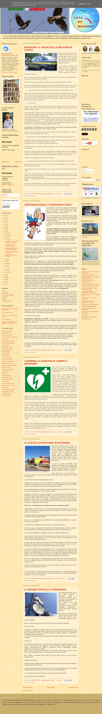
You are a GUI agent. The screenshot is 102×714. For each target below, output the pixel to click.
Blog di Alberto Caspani (7, 347)
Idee (3, 299)
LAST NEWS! (85, 315)
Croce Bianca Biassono (7, 359)
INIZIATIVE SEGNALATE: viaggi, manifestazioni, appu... (89, 289)
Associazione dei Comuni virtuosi (9, 337)
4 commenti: (59, 350)
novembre (7, 235)
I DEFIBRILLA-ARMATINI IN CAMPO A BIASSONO (11, 249)
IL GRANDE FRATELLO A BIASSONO (45, 589)
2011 (5, 281)
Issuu (9, 161)
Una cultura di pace (6, 319)
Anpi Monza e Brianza (7, 335)
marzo (6, 267)
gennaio (7, 272)
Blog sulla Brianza (6, 351)
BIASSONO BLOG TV (87, 319)
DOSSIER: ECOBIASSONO (88, 280)
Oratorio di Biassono (6, 377)
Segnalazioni (32, 195)
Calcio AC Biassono (6, 357)
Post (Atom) (30, 690)
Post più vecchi (73, 687)
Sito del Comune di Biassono (8, 389)
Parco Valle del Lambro (7, 379)
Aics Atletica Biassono (7, 331)
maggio (7, 263)
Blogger (58, 710)
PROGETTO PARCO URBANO (89, 306)
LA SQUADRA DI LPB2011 (88, 274)
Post (85, 169)
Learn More (82, 4)
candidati (4, 293)
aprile (6, 265)
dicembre (7, 233)
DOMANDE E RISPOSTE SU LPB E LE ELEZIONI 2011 (90, 277)
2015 (5, 231)
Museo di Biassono (6, 375)
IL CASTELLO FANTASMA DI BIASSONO (47, 443)
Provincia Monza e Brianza (8, 383)
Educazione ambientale (7, 363)
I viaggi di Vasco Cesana (7, 369)
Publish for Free (18, 161)
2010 (5, 283)
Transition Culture (6, 393)
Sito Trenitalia (5, 387)
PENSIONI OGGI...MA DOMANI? (89, 317)
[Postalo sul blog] (66, 194)
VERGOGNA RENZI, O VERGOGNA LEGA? (48, 204)
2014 (5, 275)
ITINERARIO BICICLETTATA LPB (89, 286)
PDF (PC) (4, 196)
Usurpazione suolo (6, 395)
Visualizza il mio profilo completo (9, 72)
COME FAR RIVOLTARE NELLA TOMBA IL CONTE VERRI (9, 323)
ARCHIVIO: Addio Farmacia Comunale (90, 284)
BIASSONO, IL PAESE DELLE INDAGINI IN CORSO (12, 242)
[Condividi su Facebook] (69, 194)
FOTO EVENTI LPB (86, 282)
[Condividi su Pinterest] (71, 194)
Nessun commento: (60, 578)
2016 (5, 229)
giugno (6, 261)
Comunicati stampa (6, 295)
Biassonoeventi (5, 345)
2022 (5, 215)
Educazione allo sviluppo (7, 361)
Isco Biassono (5, 371)
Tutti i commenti (87, 172)
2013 (5, 277)
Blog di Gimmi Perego (7, 349)
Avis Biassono (5, 339)
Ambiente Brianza (6, 333)
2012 (5, 279)
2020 (5, 220)
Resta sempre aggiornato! (10, 200)
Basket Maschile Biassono (8, 341)
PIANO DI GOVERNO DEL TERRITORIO (88, 309)
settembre (7, 239)
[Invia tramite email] (65, 194)
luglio (6, 259)
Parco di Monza (5, 381)
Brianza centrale (5, 353)
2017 (5, 226)
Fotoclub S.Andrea (6, 367)
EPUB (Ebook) (5, 194)
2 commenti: (59, 680)
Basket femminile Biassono (8, 343)
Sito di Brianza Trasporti (7, 391)
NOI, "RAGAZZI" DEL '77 (8, 312)
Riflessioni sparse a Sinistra (8, 385)
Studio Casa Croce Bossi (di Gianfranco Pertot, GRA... (88, 302)
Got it (89, 4)
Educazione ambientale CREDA (9, 365)
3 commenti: (59, 193)
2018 (5, 224)
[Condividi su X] (68, 194)
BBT (3, 291)
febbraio (7, 270)
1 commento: (59, 431)
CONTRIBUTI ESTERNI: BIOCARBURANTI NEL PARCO (89, 292)
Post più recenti (28, 687)
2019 (5, 222)
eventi (3, 297)
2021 (5, 218)
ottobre (6, 237)
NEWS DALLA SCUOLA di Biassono (90, 304)
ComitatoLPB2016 (8, 53)
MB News (4, 373)
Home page (50, 687)
